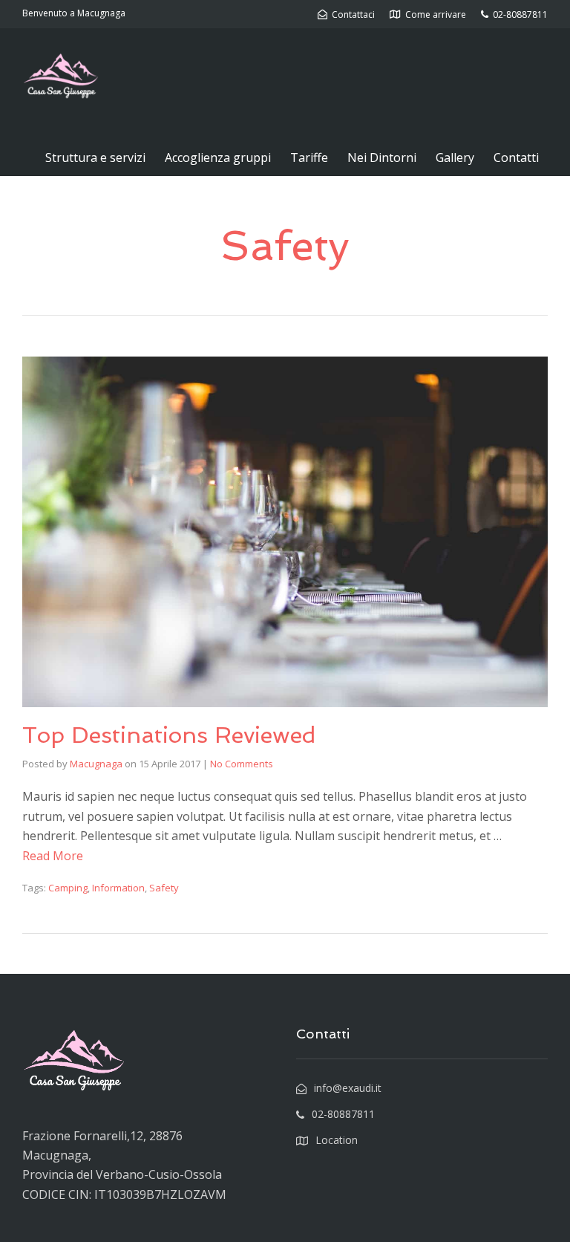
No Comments (241, 763)
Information (118, 887)
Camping (68, 887)
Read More (52, 856)
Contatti (516, 157)
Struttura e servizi (95, 157)
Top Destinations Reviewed (168, 735)
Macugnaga (96, 763)
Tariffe (309, 157)
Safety (164, 887)
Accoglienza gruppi (218, 157)
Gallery (455, 157)
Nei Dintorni (381, 157)
